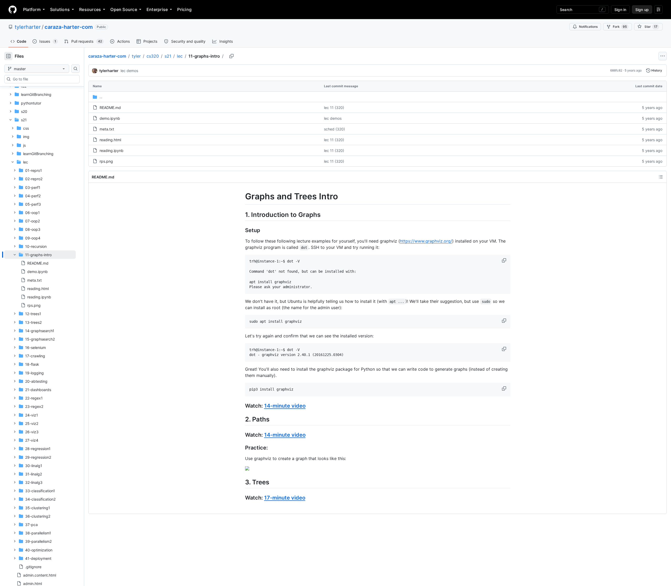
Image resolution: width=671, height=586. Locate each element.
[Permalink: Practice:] (241, 448)
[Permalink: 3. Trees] (241, 482)
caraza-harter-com (69, 27)
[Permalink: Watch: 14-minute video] (241, 405)
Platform (32, 9)
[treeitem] (40, 279)
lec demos (129, 70)
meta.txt (107, 129)
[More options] (662, 56)
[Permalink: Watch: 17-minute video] (241, 498)
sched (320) (334, 129)
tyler (136, 56)
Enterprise (157, 9)
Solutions (60, 9)
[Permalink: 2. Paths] (241, 419)
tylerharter (28, 27)
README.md (110, 107)
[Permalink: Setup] (241, 230)
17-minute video (284, 498)
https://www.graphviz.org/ (426, 241)
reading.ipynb (111, 150)
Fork (620, 27)
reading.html (110, 140)
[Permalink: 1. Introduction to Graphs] (241, 214)
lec (180, 56)
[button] (504, 260)
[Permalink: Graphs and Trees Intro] (241, 196)
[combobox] (44, 79)
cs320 (153, 56)
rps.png (106, 161)
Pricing (184, 9)
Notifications (588, 27)
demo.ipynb (110, 118)
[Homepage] (12, 9)
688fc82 (616, 70)
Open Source (123, 9)
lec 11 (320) (334, 107)
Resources (90, 9)
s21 (168, 56)
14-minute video (285, 406)
